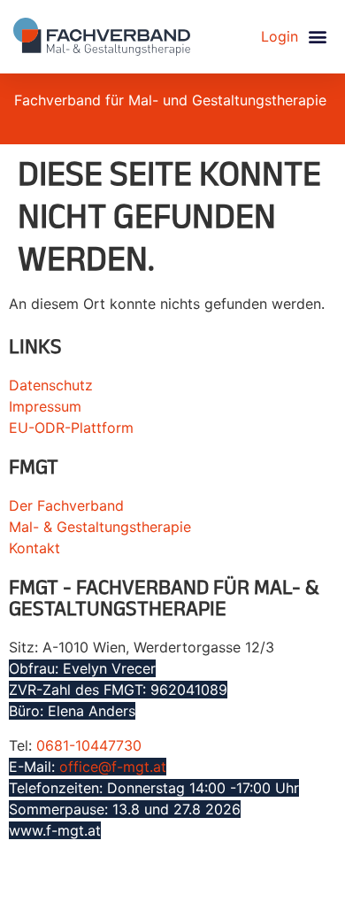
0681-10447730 (89, 745)
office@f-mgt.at (112, 766)
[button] (317, 36)
